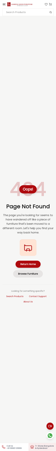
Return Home (28, 264)
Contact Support (38, 296)
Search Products (14, 296)
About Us (28, 301)
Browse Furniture (28, 273)
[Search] (50, 12)
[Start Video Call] (50, 426)
